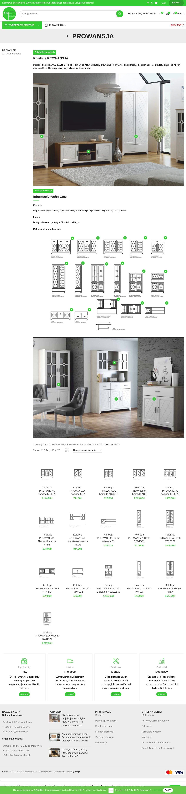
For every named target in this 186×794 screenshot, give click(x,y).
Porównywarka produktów (156, 721)
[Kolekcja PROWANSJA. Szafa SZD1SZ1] (139, 518)
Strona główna (40, 444)
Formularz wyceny (151, 732)
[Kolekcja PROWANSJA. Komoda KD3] (139, 471)
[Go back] (68, 36)
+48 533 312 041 (21, 727)
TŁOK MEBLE (59, 444)
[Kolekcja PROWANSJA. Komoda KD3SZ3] (170, 471)
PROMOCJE (177, 25)
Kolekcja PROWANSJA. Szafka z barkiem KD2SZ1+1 (108, 588)
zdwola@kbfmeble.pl (19, 755)
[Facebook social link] (148, 3)
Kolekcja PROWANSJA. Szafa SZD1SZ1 (139, 538)
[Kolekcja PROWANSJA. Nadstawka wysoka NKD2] (78, 518)
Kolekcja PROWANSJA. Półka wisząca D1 (108, 538)
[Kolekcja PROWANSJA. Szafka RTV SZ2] (78, 568)
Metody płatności (104, 732)
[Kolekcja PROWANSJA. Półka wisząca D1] (108, 518)
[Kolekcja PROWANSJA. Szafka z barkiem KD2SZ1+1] (108, 568)
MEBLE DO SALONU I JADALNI (85, 444)
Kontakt (99, 715)
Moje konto (148, 715)
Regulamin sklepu (104, 726)
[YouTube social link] (156, 3)
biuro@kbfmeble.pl (18, 731)
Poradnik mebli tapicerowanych (158, 748)
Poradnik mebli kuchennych (156, 742)
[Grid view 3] (67, 450)
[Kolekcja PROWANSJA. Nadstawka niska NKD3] (47, 518)
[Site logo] (9, 13)
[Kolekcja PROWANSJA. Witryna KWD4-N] (47, 616)
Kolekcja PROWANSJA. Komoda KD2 (78, 490)
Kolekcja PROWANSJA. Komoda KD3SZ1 (47, 490)
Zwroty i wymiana (104, 737)
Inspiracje (147, 737)
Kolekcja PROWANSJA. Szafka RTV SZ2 (78, 588)
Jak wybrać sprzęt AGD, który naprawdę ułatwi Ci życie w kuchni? (75, 752)
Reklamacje (101, 742)
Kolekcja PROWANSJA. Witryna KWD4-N (47, 635)
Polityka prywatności (106, 721)
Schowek (146, 726)
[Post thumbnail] (54, 721)
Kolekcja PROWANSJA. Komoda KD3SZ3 (170, 490)
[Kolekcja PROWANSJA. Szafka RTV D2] (47, 568)
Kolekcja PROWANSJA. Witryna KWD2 (139, 588)
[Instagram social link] (152, 3)
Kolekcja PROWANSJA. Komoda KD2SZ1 (108, 490)
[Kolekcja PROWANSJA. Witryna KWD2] (139, 568)
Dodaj (168, 790)
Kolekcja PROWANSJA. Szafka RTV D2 (47, 588)
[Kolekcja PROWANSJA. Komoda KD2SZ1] (108, 471)
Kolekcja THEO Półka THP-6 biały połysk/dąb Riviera (134, 790)
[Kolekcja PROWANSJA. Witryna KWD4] (170, 568)
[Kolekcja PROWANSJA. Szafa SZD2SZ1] (170, 518)
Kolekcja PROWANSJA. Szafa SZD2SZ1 (170, 538)
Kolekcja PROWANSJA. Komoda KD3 (139, 490)
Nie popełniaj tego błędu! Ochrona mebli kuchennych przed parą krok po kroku (76, 737)
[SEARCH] (119, 13)
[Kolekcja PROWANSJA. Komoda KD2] (78, 471)
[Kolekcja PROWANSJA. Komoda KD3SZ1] (47, 471)
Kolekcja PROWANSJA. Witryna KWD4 (170, 588)
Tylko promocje (13, 54)
